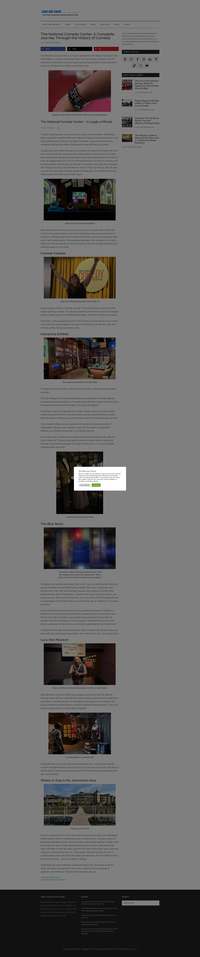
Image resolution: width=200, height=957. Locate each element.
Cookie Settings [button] (84, 485)
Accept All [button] (96, 485)
